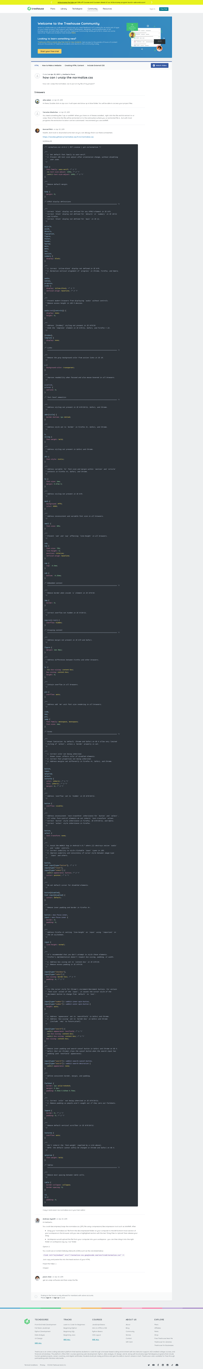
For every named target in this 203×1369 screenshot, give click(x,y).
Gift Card (129, 1342)
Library (64, 9)
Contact (129, 1338)
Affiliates (157, 1328)
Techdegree (77, 9)
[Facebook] (158, 1365)
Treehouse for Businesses (163, 1345)
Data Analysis (40, 1335)
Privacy (42, 1365)
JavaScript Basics (98, 1324)
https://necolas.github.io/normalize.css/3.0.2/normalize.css (68, 137)
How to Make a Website (51, 65)
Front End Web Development (45, 1324)
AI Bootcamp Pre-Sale (66, 2)
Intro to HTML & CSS (99, 1328)
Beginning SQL (69, 1331)
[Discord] (177, 1365)
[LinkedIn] (162, 1365)
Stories (128, 1335)
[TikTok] (172, 1365)
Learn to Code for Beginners (74, 1324)
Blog (127, 1328)
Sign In (152, 9)
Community (92, 9)
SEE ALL (38, 1343)
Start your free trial (50, 51)
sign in (48, 1298)
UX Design (38, 1338)
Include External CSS (96, 65)
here (74, 33)
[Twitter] (148, 1365)
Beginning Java (69, 1335)
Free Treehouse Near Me (163, 1338)
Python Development (42, 1331)
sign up (56, 1298)
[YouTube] (153, 1365)
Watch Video (161, 65)
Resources (107, 9)
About (128, 1324)
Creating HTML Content (74, 65)
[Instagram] (167, 1365)
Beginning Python (70, 1328)
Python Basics (97, 1331)
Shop (156, 1335)
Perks (156, 1331)
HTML (37, 65)
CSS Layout (96, 1335)
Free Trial (164, 9)
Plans (52, 9)
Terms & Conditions (31, 1365)
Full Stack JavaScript (42, 1328)
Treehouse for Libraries (163, 1342)
